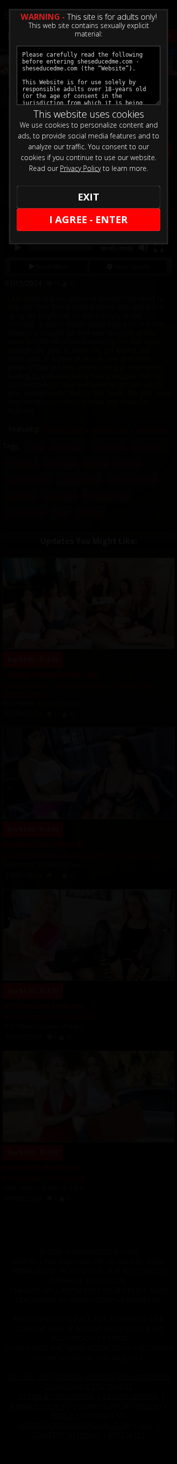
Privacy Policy (80, 168)
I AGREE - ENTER (88, 219)
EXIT (88, 196)
